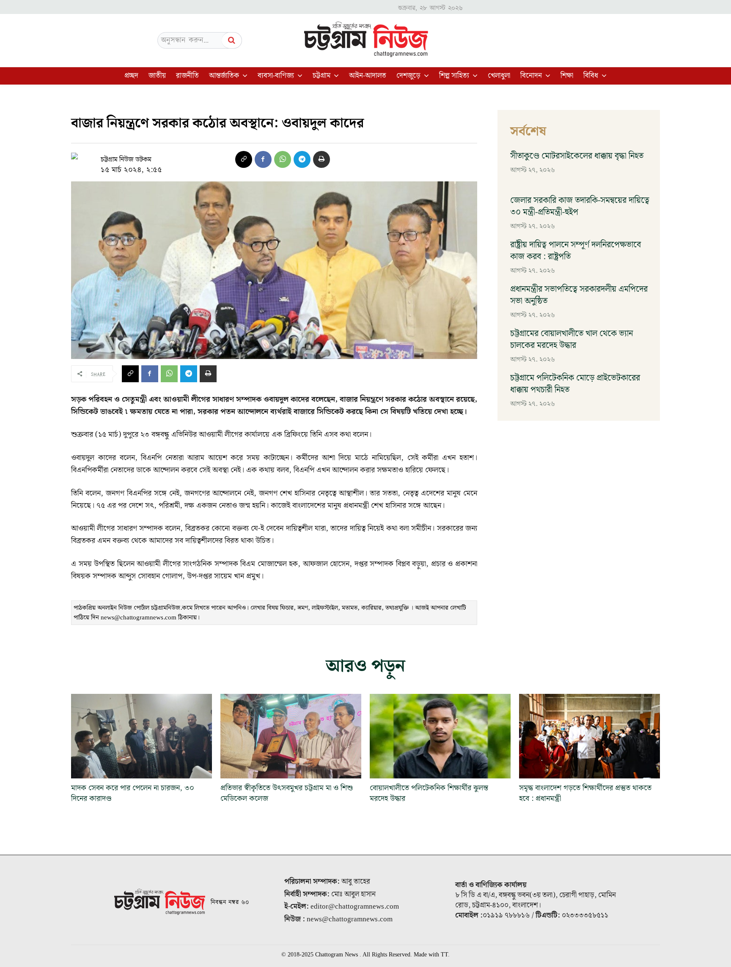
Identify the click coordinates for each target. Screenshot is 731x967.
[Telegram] (302, 159)
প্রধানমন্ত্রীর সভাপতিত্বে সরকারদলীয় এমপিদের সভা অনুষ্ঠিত (579, 295)
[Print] (321, 159)
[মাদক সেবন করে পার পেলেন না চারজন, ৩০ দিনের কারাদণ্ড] (141, 736)
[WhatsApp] (282, 159)
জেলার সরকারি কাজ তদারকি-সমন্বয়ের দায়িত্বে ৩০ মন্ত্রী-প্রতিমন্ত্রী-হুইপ (579, 206)
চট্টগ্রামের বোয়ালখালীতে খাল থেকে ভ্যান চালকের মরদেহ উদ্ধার (571, 339)
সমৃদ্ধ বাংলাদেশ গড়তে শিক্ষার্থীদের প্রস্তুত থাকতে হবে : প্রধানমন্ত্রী (585, 793)
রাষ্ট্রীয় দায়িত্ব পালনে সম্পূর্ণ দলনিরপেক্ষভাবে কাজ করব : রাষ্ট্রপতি (575, 250)
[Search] (232, 40)
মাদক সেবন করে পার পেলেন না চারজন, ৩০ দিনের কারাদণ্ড (132, 793)
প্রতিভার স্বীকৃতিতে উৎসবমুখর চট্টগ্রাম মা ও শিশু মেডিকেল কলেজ (286, 793)
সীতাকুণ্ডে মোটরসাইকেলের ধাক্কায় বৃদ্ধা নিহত (576, 156)
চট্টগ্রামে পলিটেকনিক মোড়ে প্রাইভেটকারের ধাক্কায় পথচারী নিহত (575, 384)
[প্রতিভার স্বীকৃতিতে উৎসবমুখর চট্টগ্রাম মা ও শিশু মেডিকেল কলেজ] (290, 736)
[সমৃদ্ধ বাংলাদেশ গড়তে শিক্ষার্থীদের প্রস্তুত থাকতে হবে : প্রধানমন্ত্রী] (589, 736)
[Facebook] (263, 159)
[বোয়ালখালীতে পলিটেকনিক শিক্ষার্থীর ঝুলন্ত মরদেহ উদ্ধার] (440, 736)
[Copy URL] (243, 159)
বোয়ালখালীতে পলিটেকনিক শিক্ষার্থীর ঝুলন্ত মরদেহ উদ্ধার (429, 793)
